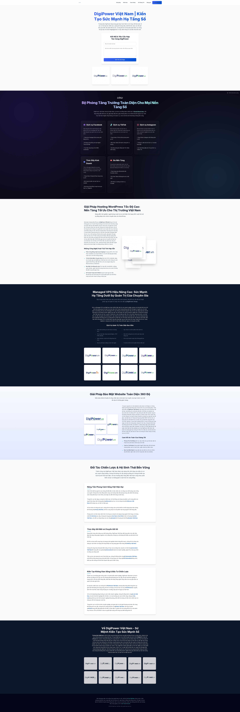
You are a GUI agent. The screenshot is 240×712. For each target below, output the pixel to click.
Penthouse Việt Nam (112, 585)
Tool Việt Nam (131, 698)
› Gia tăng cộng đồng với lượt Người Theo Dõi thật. (91, 143)
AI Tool (124, 703)
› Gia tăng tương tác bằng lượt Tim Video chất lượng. (119, 148)
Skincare (108, 501)
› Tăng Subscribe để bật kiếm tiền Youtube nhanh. (118, 172)
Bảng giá (149, 2)
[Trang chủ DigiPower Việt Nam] (79, 2)
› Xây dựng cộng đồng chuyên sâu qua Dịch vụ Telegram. (92, 187)
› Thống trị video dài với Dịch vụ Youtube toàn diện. (146, 143)
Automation (109, 550)
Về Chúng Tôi (141, 2)
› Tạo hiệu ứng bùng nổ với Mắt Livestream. (91, 148)
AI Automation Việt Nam (130, 556)
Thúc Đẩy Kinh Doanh (92, 161)
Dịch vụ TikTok (119, 125)
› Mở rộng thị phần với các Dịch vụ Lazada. (91, 182)
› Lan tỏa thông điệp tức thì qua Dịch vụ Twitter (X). (146, 148)
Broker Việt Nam (120, 606)
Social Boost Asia (139, 111)
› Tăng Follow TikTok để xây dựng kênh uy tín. (119, 138)
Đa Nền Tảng (119, 160)
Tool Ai (128, 703)
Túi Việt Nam (93, 516)
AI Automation (128, 558)
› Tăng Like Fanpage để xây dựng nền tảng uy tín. (92, 138)
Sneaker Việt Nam (133, 518)
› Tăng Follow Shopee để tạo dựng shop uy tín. (93, 176)
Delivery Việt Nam (131, 543)
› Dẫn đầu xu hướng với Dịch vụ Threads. (117, 182)
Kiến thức (125, 2)
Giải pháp (118, 2)
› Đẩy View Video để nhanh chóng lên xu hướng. (120, 143)
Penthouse (129, 587)
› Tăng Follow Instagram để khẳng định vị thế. (146, 138)
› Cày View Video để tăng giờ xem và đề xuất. (119, 177)
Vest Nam (114, 516)
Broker (90, 608)
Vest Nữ (120, 516)
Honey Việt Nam (99, 509)
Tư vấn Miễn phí (157, 2)
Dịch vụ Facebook (94, 125)
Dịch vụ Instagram (148, 125)
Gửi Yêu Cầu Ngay (120, 59)
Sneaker (113, 518)
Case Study (133, 2)
